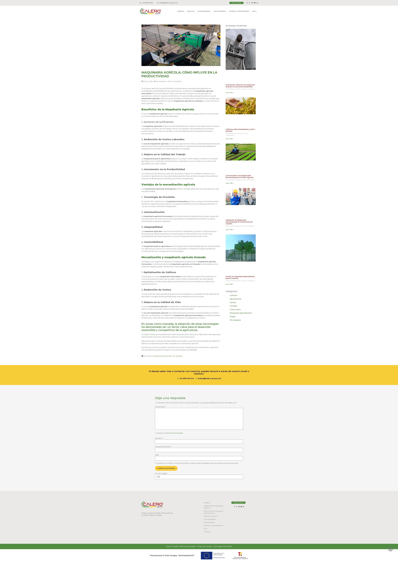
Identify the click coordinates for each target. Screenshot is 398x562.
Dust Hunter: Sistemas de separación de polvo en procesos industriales (240, 86)
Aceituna (233, 295)
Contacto (207, 532)
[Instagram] (249, 3)
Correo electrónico (163, 447)
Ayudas (233, 302)
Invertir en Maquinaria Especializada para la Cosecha (240, 277)
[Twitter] (252, 3)
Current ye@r (161, 473)
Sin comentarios (175, 81)
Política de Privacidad (174, 433)
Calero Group (149, 334)
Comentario (160, 407)
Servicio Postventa (211, 516)
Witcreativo (227, 546)
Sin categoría (177, 356)
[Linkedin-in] (257, 3)
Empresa (180, 11)
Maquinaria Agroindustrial (162, 356)
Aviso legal (217, 546)
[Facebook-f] (247, 3)
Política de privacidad (187, 546)
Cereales (233, 306)
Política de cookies (204, 546)
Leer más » (230, 92)
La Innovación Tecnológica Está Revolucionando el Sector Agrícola (239, 176)
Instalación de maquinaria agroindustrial (213, 512)
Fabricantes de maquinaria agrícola (214, 507)
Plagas (233, 317)
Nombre (159, 438)
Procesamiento (220, 11)
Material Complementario (239, 11)
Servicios (191, 11)
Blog (254, 11)
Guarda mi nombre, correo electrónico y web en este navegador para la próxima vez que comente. (197, 463)
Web (157, 455)
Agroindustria (235, 299)
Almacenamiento (204, 11)
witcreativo (163, 81)
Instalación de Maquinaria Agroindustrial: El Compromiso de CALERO (239, 222)
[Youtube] (254, 3)
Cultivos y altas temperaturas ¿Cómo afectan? (240, 130)
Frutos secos (235, 309)
